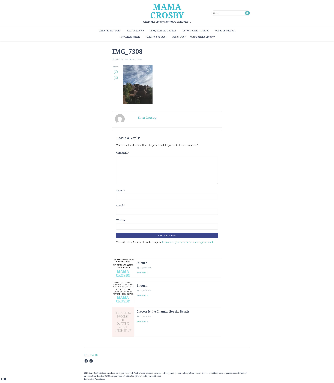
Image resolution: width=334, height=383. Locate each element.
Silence (142, 263)
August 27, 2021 (145, 268)
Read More (142, 272)
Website (121, 220)
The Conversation (129, 36)
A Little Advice (135, 30)
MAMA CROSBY (167, 11)
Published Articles (156, 36)
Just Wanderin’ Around (195, 30)
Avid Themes (155, 376)
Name (120, 190)
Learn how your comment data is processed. (187, 242)
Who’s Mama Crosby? (202, 36)
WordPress (100, 379)
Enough (142, 285)
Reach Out (178, 36)
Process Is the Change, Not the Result (163, 311)
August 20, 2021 (145, 290)
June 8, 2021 (119, 59)
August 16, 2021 (145, 316)
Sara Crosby (137, 59)
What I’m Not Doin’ (110, 30)
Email (120, 205)
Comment (122, 152)
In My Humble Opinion (163, 30)
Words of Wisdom (224, 30)
